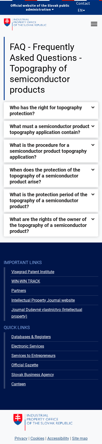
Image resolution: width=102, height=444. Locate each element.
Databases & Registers (31, 336)
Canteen (18, 384)
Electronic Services (27, 346)
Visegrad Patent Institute (32, 271)
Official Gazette (24, 365)
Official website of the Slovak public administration (39, 7)
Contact (83, 3)
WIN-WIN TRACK (25, 281)
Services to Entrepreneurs (33, 355)
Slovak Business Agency (32, 374)
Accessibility (58, 438)
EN (80, 10)
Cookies (37, 438)
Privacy (21, 438)
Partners (18, 290)
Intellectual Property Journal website (43, 300)
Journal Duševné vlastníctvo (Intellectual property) (46, 313)
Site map (80, 438)
